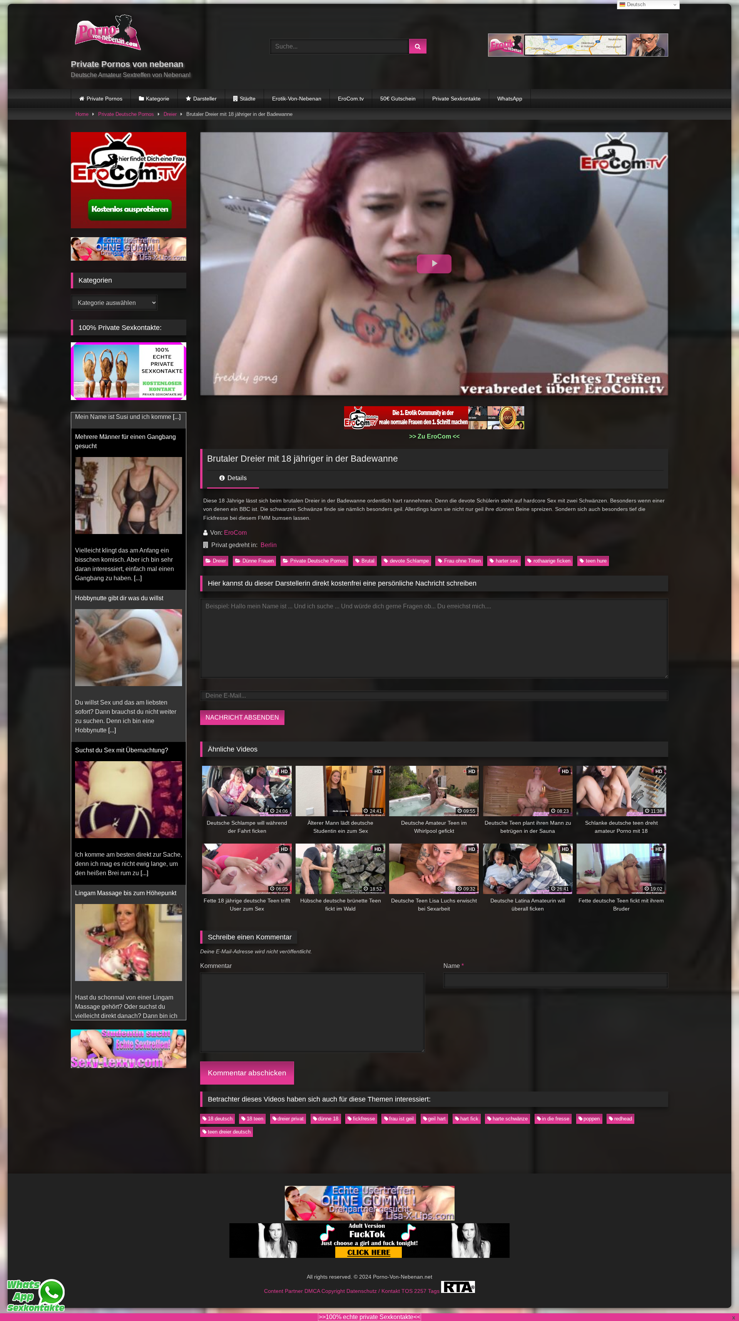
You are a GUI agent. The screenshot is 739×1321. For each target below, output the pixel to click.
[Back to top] (715, 1298)
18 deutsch (220, 1119)
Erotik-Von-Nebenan (296, 98)
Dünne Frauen (258, 561)
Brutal (368, 561)
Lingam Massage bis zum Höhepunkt (125, 877)
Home (82, 114)
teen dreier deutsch (229, 1132)
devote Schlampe (409, 561)
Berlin (269, 545)
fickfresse (364, 1119)
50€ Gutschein (398, 98)
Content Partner (284, 1291)
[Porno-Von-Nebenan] (107, 34)
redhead (623, 1119)
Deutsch (635, 4)
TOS (407, 1291)
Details (236, 478)
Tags (434, 1291)
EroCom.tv (351, 98)
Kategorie (157, 98)
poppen (592, 1119)
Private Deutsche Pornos (126, 114)
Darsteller (205, 98)
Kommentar (216, 966)
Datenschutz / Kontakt (373, 1291)
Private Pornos (104, 98)
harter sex (507, 561)
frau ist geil (401, 1119)
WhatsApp (509, 98)
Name (453, 966)
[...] (138, 562)
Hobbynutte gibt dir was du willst (119, 582)
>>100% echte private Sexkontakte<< (369, 1317)
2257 (421, 1291)
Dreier (170, 114)
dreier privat (291, 1119)
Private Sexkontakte (456, 98)
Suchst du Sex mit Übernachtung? (121, 734)
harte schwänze (510, 1119)
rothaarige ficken (551, 561)
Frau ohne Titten (462, 561)
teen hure (596, 561)
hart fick (469, 1119)
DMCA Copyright (325, 1291)
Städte (248, 98)
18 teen (255, 1119)
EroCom (235, 532)
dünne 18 (328, 1119)
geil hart (437, 1119)
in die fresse (555, 1119)
